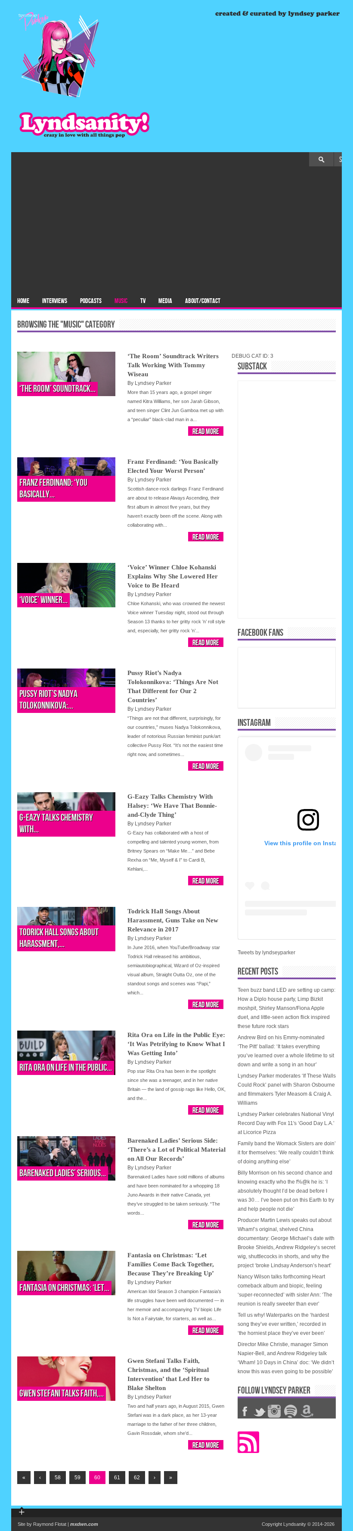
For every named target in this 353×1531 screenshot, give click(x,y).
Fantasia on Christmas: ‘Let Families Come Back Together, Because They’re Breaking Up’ (170, 1264)
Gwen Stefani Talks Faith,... (61, 1394)
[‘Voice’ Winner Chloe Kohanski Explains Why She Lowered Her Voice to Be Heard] (66, 585)
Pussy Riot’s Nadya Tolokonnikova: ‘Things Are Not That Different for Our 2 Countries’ (172, 686)
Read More (205, 431)
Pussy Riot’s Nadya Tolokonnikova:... (48, 700)
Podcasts (91, 301)
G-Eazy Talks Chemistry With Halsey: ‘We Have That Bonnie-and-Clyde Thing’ (172, 805)
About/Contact (202, 301)
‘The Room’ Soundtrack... (57, 389)
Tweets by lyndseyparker (266, 953)
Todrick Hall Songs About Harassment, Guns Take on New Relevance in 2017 (172, 920)
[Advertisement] (176, 231)
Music (121, 301)
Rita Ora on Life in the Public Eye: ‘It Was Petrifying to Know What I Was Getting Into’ (176, 1043)
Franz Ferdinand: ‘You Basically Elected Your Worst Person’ (173, 466)
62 (137, 1478)
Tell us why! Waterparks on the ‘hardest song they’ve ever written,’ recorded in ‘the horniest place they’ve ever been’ (283, 1324)
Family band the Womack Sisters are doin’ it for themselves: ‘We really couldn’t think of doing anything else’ (287, 1152)
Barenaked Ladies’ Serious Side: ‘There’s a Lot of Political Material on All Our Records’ (176, 1149)
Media (165, 301)
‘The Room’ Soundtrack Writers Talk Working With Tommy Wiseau (173, 365)
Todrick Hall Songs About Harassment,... (59, 938)
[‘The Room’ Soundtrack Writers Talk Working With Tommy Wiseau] (66, 374)
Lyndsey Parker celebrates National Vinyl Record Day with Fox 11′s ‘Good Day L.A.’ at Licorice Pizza (286, 1123)
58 (58, 1478)
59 (77, 1478)
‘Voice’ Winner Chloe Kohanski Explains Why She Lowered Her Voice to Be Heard (172, 576)
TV (143, 301)
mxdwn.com (84, 1524)
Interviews (54, 301)
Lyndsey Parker (153, 383)
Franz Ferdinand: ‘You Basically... (53, 488)
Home (23, 301)
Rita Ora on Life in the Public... (65, 1068)
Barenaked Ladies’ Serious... (62, 1173)
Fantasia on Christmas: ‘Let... (64, 1288)
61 (117, 1478)
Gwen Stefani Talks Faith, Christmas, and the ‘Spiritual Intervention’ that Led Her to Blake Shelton (168, 1374)
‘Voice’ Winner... (43, 600)
